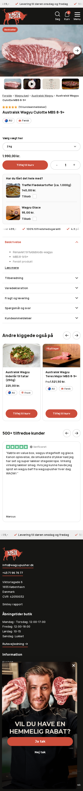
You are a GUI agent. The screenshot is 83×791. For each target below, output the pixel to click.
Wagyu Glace (31, 207)
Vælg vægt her (13, 138)
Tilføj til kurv (25, 165)
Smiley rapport (12, 604)
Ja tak (40, 741)
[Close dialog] (73, 665)
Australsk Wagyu (42, 95)
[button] (77, 50)
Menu (77, 19)
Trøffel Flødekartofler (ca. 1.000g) (46, 185)
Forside (7, 95)
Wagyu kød (22, 95)
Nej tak (40, 752)
